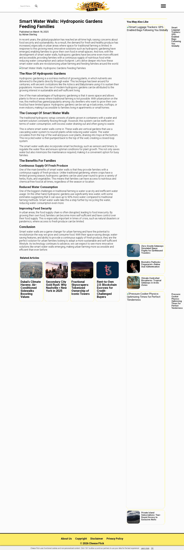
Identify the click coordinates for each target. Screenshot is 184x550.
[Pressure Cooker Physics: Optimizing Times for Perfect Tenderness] (145, 400)
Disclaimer (96, 538)
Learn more (145, 548)
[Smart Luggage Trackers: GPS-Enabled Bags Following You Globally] (145, 133)
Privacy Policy (115, 538)
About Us (66, 538)
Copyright (81, 538)
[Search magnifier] (36, 6)
